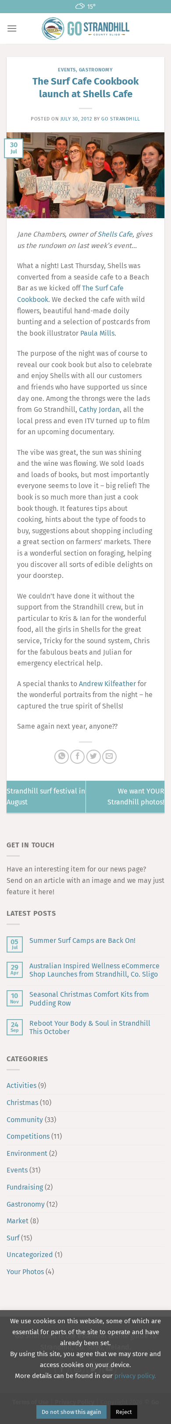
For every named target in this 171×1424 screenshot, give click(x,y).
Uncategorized (30, 1254)
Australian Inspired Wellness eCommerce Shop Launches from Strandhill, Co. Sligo (94, 970)
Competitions (28, 1136)
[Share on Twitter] (93, 757)
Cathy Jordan (99, 409)
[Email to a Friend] (109, 757)
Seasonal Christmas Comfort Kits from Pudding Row (89, 998)
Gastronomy (96, 70)
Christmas (22, 1102)
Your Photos (25, 1272)
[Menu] (12, 28)
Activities (21, 1085)
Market (17, 1221)
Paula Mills (97, 333)
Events (66, 70)
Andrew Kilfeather (107, 684)
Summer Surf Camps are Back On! (82, 940)
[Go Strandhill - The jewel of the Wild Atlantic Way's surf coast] (85, 28)
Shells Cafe (114, 234)
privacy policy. (135, 1376)
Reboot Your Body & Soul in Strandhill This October (89, 1027)
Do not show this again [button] (71, 1412)
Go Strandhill (120, 119)
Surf (13, 1238)
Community (25, 1120)
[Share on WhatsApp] (61, 757)
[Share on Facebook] (77, 757)
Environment (27, 1153)
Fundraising (25, 1187)
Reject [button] (124, 1412)
